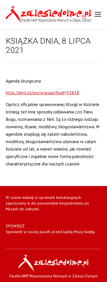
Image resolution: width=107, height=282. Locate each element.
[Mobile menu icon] (97, 14)
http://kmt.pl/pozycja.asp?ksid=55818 (42, 92)
